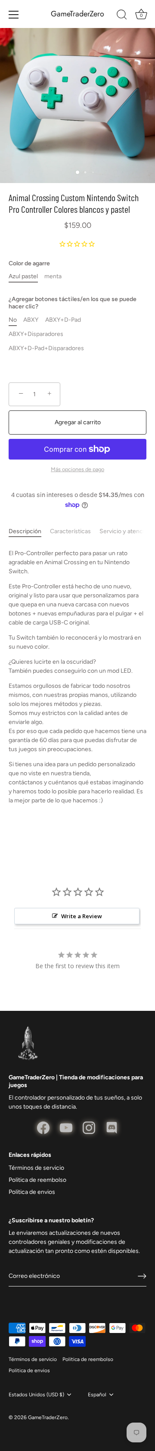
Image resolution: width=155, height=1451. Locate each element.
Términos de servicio (36, 1167)
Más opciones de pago (77, 469)
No (13, 320)
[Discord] (111, 1127)
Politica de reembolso (37, 1180)
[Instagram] (89, 1127)
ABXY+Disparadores (36, 334)
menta (53, 276)
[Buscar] (121, 15)
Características (70, 531)
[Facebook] (43, 1127)
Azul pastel (23, 276)
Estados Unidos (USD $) (36, 1395)
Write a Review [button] (81, 916)
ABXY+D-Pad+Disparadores (46, 348)
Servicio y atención (125, 531)
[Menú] (13, 14)
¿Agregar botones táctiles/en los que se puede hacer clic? (72, 303)
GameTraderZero (77, 14)
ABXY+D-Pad (63, 320)
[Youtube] (66, 1127)
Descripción (25, 531)
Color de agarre (29, 263)
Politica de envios (32, 1192)
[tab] (29, 531)
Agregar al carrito (78, 422)
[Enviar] (142, 1276)
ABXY (30, 320)
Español (97, 1395)
